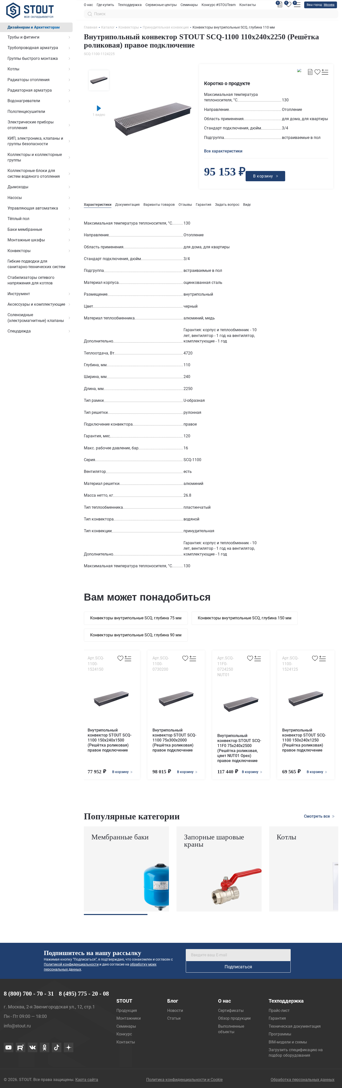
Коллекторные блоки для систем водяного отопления (34, 173)
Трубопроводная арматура (33, 47)
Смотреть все (317, 816)
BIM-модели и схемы (288, 1042)
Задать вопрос (227, 205)
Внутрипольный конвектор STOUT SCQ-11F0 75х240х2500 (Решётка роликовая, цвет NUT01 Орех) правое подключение (239, 748)
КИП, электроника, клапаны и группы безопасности (35, 141)
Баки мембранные (25, 229)
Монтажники (128, 1018)
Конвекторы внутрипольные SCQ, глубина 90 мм (136, 635)
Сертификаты (231, 1010)
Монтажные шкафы (26, 240)
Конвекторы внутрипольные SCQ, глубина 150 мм (244, 618)
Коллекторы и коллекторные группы (35, 157)
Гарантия (203, 205)
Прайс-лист (279, 1010)
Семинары (189, 5)
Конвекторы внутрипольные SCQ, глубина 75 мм (136, 618)
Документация (127, 205)
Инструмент (19, 293)
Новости (175, 1010)
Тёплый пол (18, 218)
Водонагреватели (24, 100)
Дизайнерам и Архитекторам (34, 27)
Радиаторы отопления (29, 79)
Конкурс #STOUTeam (219, 5)
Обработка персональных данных (302, 1079)
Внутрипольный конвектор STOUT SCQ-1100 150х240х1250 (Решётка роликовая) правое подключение (304, 740)
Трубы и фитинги (23, 37)
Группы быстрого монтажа (33, 58)
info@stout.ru (17, 1025)
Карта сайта (86, 1079)
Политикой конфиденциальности (71, 964)
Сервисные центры (161, 5)
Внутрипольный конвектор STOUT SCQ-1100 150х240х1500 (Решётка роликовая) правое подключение (109, 740)
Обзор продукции (234, 1018)
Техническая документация (295, 1026)
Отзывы (185, 205)
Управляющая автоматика (33, 208)
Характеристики (97, 205)
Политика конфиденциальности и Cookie (184, 1079)
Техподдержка (130, 5)
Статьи (174, 1018)
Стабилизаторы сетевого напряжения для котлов (31, 280)
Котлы (13, 69)
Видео (248, 205)
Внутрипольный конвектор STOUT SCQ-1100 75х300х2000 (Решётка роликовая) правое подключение (174, 740)
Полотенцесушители (26, 111)
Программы (280, 1034)
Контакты (247, 5)
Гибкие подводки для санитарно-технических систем (36, 264)
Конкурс (124, 1034)
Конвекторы (19, 250)
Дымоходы (18, 187)
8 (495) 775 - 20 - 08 (84, 993)
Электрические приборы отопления (31, 125)
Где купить (105, 5)
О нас (88, 5)
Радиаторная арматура (30, 90)
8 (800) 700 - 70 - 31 (29, 993)
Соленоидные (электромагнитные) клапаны (36, 317)
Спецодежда (19, 331)
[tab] (97, 205)
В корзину (120, 772)
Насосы (15, 197)
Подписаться (238, 966)
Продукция (126, 1010)
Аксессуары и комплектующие (36, 304)
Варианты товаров (159, 205)
